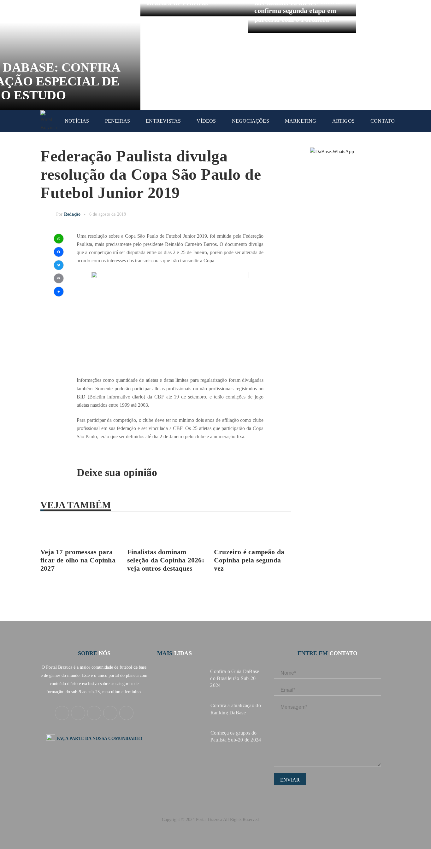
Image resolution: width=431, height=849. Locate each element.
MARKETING (300, 121)
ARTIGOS (343, 121)
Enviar (290, 779)
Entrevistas (163, 121)
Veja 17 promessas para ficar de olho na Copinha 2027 (77, 560)
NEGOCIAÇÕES (250, 121)
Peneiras (117, 121)
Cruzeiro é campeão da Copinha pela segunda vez (249, 560)
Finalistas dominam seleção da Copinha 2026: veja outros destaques (165, 560)
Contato (382, 121)
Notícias (77, 121)
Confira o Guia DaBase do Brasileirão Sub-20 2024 (234, 678)
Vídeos (206, 121)
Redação (72, 214)
